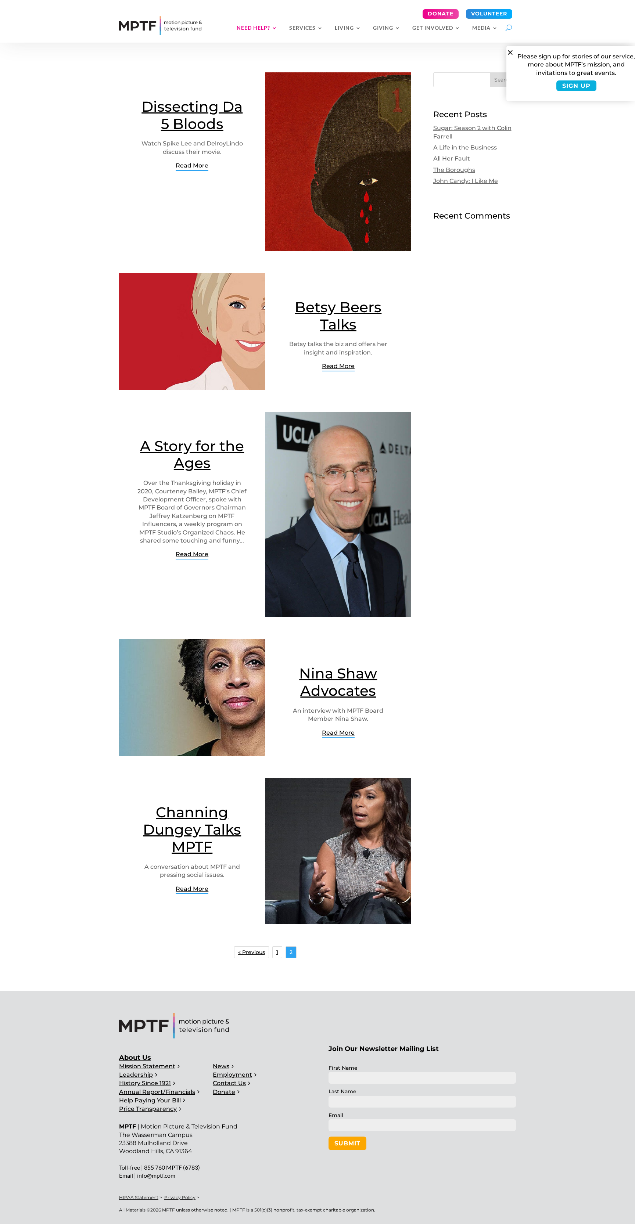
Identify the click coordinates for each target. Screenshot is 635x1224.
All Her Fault (451, 158)
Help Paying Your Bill (150, 1100)
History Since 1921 (145, 1083)
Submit (347, 1143)
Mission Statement (147, 1066)
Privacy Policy (179, 1197)
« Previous (251, 952)
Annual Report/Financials (157, 1091)
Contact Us (229, 1083)
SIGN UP (576, 85)
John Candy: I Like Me (465, 180)
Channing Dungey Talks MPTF (192, 829)
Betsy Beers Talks (338, 315)
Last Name (342, 1091)
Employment (232, 1074)
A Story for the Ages (192, 454)
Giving (383, 28)
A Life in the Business (465, 147)
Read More (192, 165)
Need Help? (253, 28)
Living (344, 28)
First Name (343, 1068)
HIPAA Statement (138, 1197)
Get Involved (432, 28)
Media (481, 28)
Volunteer (489, 13)
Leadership (136, 1074)
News (221, 1066)
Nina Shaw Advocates (338, 682)
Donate (440, 13)
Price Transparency (148, 1108)
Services (302, 28)
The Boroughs (454, 169)
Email (336, 1115)
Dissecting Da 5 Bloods (192, 115)
